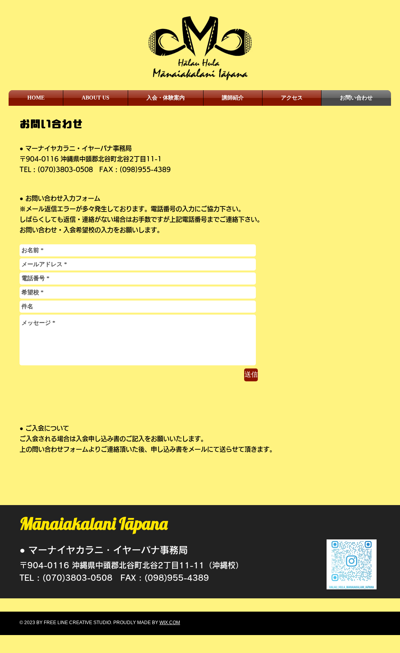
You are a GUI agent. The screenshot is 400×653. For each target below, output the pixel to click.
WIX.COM (169, 622)
